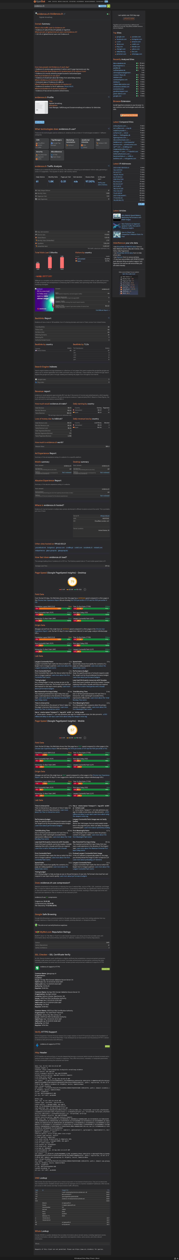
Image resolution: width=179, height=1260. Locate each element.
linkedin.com (136, 47)
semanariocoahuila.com (121, 87)
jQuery (85, 147)
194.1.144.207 (118, 191)
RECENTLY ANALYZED (63, 1)
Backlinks (43, 318)
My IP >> (141, 204)
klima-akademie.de (119, 63)
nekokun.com (117, 77)
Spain (79, 261)
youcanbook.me (40, 548)
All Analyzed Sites (79, 1258)
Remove (120, 257)
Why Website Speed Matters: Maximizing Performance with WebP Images (131, 218)
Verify (46, 1032)
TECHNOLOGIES (99, 1)
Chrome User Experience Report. (49, 600)
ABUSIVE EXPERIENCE (90, 1)
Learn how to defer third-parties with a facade (89, 686)
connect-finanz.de (119, 75)
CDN (37, 140)
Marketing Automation (70, 141)
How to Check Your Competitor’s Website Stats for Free (132, 234)
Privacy (92, 1258)
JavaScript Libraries (85, 141)
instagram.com (137, 39)
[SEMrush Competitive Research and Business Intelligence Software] (43, 276)
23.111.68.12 (117, 186)
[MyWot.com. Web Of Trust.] (37, 932)
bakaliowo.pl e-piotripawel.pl (123, 142)
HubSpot (71, 145)
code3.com (78, 548)
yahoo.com (136, 49)
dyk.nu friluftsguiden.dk (121, 135)
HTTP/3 (55, 155)
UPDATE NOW (129, 18)
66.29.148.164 (117, 177)
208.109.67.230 (118, 179)
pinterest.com (121, 54)
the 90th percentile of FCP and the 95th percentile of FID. (87, 749)
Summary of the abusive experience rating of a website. (52, 484)
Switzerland (81, 259)
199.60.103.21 (68, 86)
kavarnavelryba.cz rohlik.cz (123, 156)
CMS (98, 140)
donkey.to (116, 82)
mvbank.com (98, 548)
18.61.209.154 (117, 170)
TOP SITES (54, 1)
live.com (134, 52)
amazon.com (136, 42)
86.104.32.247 (118, 184)
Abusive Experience (48, 480)
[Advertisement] (72, 51)
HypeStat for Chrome (130, 115)
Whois (42, 1231)
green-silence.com (119, 94)
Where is (49, 505)
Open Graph (57, 157)
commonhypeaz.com (120, 80)
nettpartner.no (40, 551)
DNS (41, 1178)
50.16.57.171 (117, 172)
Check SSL (105, 969)
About (97, 1258)
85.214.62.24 (117, 182)
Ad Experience (45, 453)
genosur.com (60, 548)
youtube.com (136, 37)
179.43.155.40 (118, 198)
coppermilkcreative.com (121, 84)
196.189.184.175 (118, 200)
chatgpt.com (121, 49)
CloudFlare (41, 143)
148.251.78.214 (118, 175)
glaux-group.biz (51, 551)
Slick (84, 145)
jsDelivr (40, 145)
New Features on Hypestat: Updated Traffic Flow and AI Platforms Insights (131, 226)
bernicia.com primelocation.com (125, 145)
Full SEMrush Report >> (103, 310)
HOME (49, 1)
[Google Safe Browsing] (36, 925)
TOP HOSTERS (72, 1)
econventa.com (118, 89)
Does (52, 883)
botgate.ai (50, 548)
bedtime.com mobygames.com (124, 159)
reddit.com (135, 44)
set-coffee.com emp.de (122, 128)
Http (41, 1052)
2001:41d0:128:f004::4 (121, 168)
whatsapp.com (137, 54)
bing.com (120, 47)
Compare (103, 6)
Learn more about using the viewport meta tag (71, 716)
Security (39, 152)
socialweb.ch (88, 548)
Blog (87, 1258)
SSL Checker (52, 954)
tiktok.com (120, 44)
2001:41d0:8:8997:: (119, 196)
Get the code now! (129, 274)
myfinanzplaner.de (119, 70)
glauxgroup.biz (63, 551)
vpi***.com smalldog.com (122, 147)
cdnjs (39, 147)
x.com (119, 42)
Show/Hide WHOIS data (125, 253)
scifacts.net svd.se (120, 133)
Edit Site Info (39, 122)
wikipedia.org (121, 52)
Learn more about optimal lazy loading (97, 828)
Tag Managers (56, 140)
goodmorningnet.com (120, 91)
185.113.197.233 (118, 189)
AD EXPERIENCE (80, 1)
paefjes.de (116, 68)
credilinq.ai (69, 548)
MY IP (106, 1)
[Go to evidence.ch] (64, 14)
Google (45, 914)
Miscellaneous (56, 152)
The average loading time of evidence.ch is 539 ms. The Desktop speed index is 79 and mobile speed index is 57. (70, 561)
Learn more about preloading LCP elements (87, 860)
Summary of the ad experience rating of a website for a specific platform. (58, 457)
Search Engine (46, 366)
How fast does (51, 557)
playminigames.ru (119, 66)
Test (108, 1046)
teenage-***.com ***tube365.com (125, 152)
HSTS (39, 159)
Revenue (42, 391)
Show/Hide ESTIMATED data (126, 247)
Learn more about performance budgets (86, 677)
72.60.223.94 (117, 193)
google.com (121, 37)
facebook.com (122, 39)
